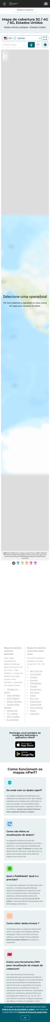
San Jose (34, 698)
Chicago (33, 677)
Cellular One (12, 711)
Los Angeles (35, 674)
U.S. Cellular (12, 714)
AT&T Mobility (13, 698)
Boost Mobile (13, 720)
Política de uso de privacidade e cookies (18, 1009)
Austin (33, 711)
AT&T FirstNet (13, 717)
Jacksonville (35, 704)
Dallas (33, 695)
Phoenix (33, 686)
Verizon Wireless (14, 701)
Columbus (34, 714)
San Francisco (36, 707)
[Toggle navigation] (4, 3)
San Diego (34, 692)
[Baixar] (25, 744)
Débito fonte (37, 45)
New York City (36, 671)
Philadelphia (35, 683)
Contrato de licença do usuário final (32, 1012)
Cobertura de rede (31, 45)
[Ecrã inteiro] (45, 38)
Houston (34, 680)
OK (25, 1018)
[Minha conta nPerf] (46, 3)
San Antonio (35, 689)
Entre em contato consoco (16, 940)
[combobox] (8, 38)
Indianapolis (35, 701)
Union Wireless (13, 695)
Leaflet (5, 553)
